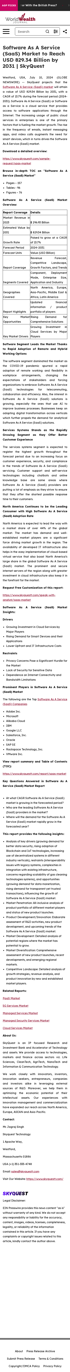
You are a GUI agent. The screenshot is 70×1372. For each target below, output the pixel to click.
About (19, 1351)
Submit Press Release (21, 1358)
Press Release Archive (40, 1351)
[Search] (47, 31)
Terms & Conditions (50, 1358)
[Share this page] (65, 31)
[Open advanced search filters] (55, 31)
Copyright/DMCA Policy (24, 1366)
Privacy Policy (52, 1366)
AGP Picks (9, 5)
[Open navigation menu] (6, 31)
